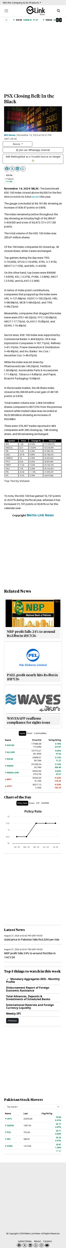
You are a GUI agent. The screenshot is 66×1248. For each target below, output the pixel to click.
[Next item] (60, 20)
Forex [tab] (29, 733)
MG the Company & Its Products (21, 2)
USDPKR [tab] (45, 803)
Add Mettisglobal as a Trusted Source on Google (33, 156)
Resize (17, 144)
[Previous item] (57, 20)
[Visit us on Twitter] (24, 1245)
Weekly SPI (13, 1013)
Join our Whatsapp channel (34, 150)
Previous (12, 1020)
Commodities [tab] (40, 733)
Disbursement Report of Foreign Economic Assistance (27, 989)
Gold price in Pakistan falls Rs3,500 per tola (31, 939)
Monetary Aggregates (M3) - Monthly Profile (33, 980)
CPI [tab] (37, 803)
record (35, 196)
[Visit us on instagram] (41, 1245)
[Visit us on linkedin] (30, 1245)
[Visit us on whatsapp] (36, 1245)
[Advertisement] (33, 56)
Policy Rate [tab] (22, 803)
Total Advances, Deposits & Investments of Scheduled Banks (28, 997)
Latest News (25, 1241)
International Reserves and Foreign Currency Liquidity (30, 1006)
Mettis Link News (40, 515)
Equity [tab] (22, 733)
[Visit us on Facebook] (19, 1245)
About (37, 1241)
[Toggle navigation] (6, 10)
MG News (10, 134)
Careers (47, 1241)
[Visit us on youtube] (47, 1245)
